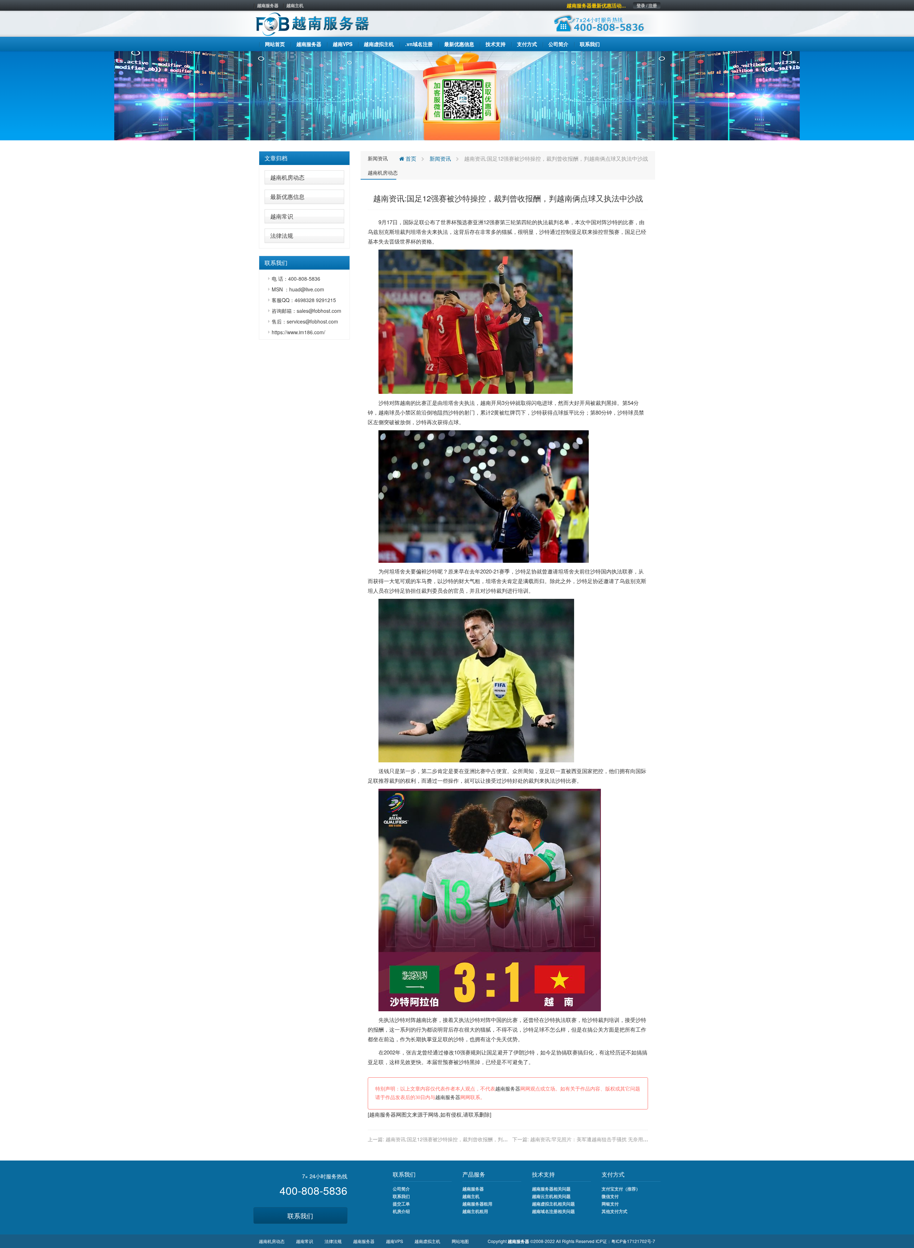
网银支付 (610, 1204)
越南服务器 (267, 5)
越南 (405, 402)
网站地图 (460, 1241)
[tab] (304, 158)
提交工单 (401, 1204)
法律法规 (281, 235)
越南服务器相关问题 (551, 1189)
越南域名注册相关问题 (553, 1211)
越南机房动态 (287, 177)
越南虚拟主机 (427, 1241)
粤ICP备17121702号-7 (633, 1241)
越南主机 (294, 5)
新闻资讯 (378, 158)
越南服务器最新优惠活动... (596, 5)
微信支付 (610, 1196)
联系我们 (300, 1215)
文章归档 (276, 158)
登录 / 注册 (647, 5)
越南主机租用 (475, 1211)
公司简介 (401, 1189)
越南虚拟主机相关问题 (553, 1204)
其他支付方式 (614, 1211)
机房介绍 (401, 1211)
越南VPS (394, 1241)
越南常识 (281, 216)
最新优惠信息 (287, 196)
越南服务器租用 (477, 1204)
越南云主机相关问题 (551, 1196)
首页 (410, 158)
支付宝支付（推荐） (621, 1189)
